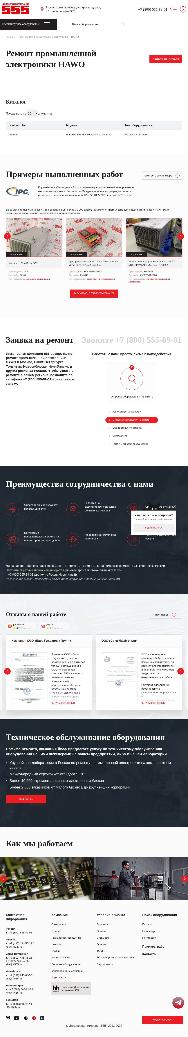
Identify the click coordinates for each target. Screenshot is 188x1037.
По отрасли (149, 937)
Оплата (101, 931)
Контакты (149, 954)
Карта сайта (58, 977)
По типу (147, 924)
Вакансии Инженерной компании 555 (75, 989)
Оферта (101, 944)
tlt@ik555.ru (13, 1006)
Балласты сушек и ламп (38, 279)
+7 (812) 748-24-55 (17, 960)
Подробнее (26, 799)
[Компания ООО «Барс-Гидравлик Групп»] (29, 678)
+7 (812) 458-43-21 (20, 957)
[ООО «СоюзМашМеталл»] (119, 678)
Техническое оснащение (66, 937)
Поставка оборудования (65, 964)
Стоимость (103, 937)
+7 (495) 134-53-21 (20, 943)
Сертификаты (105, 964)
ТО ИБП (101, 950)
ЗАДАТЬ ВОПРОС (153, 527)
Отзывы (56, 931)
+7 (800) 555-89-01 (152, 9)
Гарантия (102, 924)
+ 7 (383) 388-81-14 (21, 989)
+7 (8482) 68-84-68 (20, 1003)
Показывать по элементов (29, 113)
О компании (58, 924)
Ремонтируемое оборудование (21, 23)
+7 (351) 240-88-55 (20, 975)
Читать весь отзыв (63, 703)
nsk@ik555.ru (14, 992)
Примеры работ (154, 946)
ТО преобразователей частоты (115, 957)
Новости (56, 944)
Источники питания (136, 134)
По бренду (148, 931)
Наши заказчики (60, 957)
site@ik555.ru (14, 946)
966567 (14, 134)
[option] (34, 249)
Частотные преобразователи (100, 279)
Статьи (55, 950)
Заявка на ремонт (162, 1019)
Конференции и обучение (67, 970)
